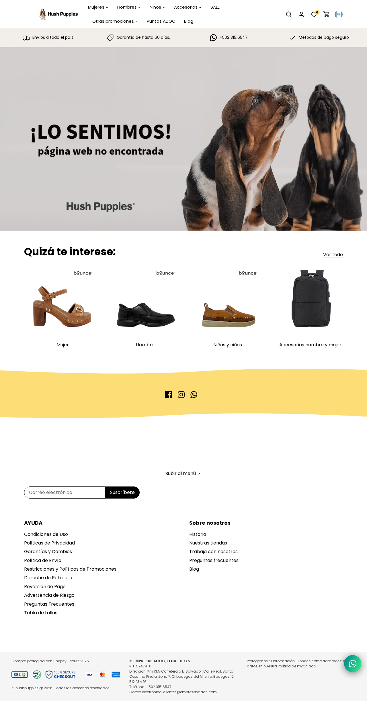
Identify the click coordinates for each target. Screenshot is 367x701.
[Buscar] (288, 14)
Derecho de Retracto (48, 577)
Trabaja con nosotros (213, 551)
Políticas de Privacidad (49, 543)
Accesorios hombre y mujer (310, 344)
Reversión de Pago (45, 586)
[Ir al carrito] (326, 14)
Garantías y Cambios (48, 551)
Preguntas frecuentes (214, 560)
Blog (194, 569)
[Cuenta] (301, 14)
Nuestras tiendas (208, 543)
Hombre (145, 344)
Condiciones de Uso (46, 534)
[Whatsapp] (193, 394)
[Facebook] (168, 394)
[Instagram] (181, 394)
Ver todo (333, 255)
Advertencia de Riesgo (49, 595)
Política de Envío (42, 560)
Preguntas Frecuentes (49, 604)
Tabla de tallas (40, 612)
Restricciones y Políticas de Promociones (70, 569)
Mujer (62, 344)
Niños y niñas (227, 344)
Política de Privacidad (297, 666)
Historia (197, 534)
